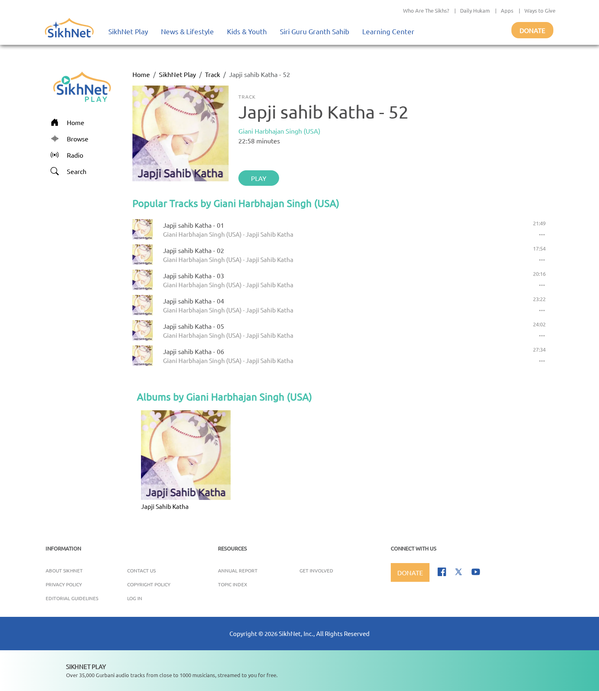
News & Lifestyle (187, 31)
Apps (507, 10)
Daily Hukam (475, 10)
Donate (532, 30)
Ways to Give (539, 10)
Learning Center (388, 31)
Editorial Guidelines (72, 598)
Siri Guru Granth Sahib (314, 31)
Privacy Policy (64, 584)
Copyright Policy (148, 584)
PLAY (258, 178)
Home (141, 74)
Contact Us (141, 570)
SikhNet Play (128, 31)
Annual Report (238, 570)
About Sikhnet (64, 570)
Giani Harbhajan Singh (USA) (279, 131)
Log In (134, 598)
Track (212, 74)
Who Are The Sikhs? (426, 10)
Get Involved (316, 570)
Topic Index (232, 584)
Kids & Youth (247, 31)
